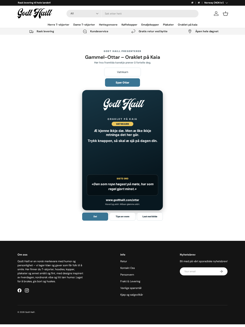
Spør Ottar (122, 82)
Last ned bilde (149, 216)
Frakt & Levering (130, 281)
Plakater (168, 24)
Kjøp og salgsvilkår (131, 294)
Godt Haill (30, 312)
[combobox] (132, 13)
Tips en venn (122, 216)
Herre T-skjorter (58, 24)
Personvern (127, 274)
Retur (123, 261)
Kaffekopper (129, 24)
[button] (225, 13)
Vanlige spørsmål (131, 288)
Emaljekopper (150, 24)
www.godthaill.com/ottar (122, 200)
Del (95, 216)
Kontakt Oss (127, 268)
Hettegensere (108, 24)
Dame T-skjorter (84, 24)
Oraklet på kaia (187, 24)
